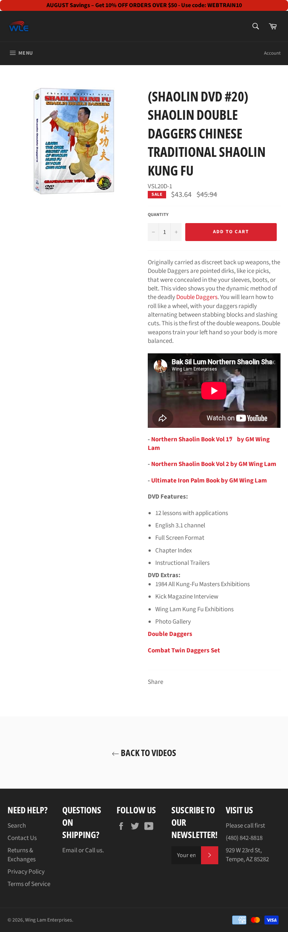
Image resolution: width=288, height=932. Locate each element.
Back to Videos (147, 752)
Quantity (158, 215)
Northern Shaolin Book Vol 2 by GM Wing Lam (213, 464)
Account (272, 53)
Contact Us (22, 838)
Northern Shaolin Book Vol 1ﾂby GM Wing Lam (209, 444)
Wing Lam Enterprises (48, 919)
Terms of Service (29, 884)
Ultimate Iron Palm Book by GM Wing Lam (209, 480)
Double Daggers (197, 297)
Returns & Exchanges (22, 855)
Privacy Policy (26, 871)
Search (17, 825)
